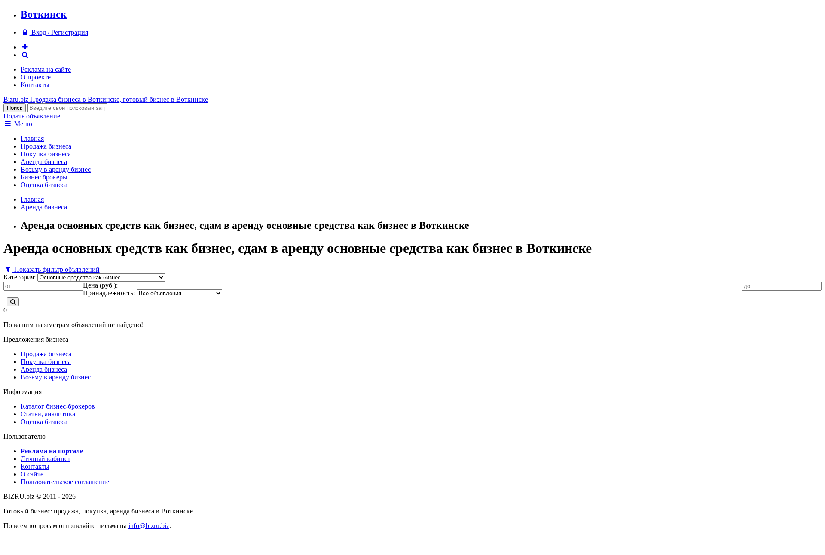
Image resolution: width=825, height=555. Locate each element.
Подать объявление (31, 116)
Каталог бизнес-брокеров (58, 406)
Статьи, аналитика (48, 414)
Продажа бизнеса (46, 146)
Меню (22, 123)
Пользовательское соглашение (65, 481)
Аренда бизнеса (44, 161)
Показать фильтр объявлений (56, 269)
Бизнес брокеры (44, 177)
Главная (32, 138)
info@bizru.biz (148, 525)
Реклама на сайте (46, 69)
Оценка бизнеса (44, 184)
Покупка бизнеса (46, 154)
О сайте (32, 474)
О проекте (36, 77)
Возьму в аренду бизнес (56, 169)
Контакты (35, 84)
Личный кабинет (45, 458)
